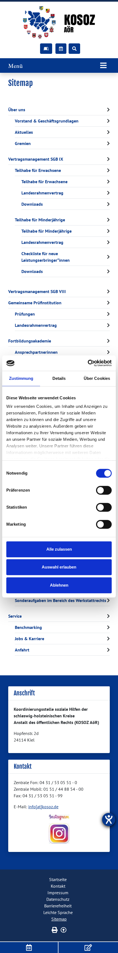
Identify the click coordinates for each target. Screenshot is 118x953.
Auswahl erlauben (59, 567)
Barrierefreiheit (58, 906)
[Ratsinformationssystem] (60, 48)
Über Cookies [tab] (97, 378)
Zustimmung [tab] (21, 378)
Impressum (57, 892)
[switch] (104, 490)
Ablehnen (59, 585)
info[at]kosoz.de (43, 806)
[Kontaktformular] (88, 947)
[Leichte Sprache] (46, 48)
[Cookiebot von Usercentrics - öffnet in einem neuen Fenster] (88, 363)
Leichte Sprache (58, 912)
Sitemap (59, 919)
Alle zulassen (59, 549)
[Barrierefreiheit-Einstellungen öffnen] (108, 819)
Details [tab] (59, 378)
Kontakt (58, 886)
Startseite (58, 879)
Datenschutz (57, 899)
